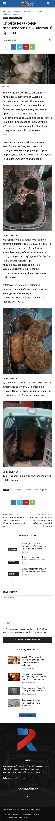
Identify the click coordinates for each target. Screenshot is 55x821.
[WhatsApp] (32, 47)
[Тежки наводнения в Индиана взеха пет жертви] (14, 560)
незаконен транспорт (41, 490)
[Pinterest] (26, 47)
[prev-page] (7, 581)
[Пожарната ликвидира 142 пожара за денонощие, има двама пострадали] (14, 677)
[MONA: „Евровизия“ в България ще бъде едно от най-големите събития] (14, 546)
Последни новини (15, 17)
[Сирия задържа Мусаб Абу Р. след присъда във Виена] (14, 572)
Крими (13, 11)
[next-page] (11, 581)
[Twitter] (20, 47)
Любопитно (12, 549)
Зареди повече (27, 715)
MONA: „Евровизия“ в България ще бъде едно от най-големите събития (34, 546)
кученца (28, 490)
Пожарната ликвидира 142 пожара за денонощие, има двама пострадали (34, 676)
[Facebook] (13, 47)
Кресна (19, 490)
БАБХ (12, 490)
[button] (48, 4)
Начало (6, 11)
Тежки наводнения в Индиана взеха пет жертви (31, 703)
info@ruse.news (19, 778)
